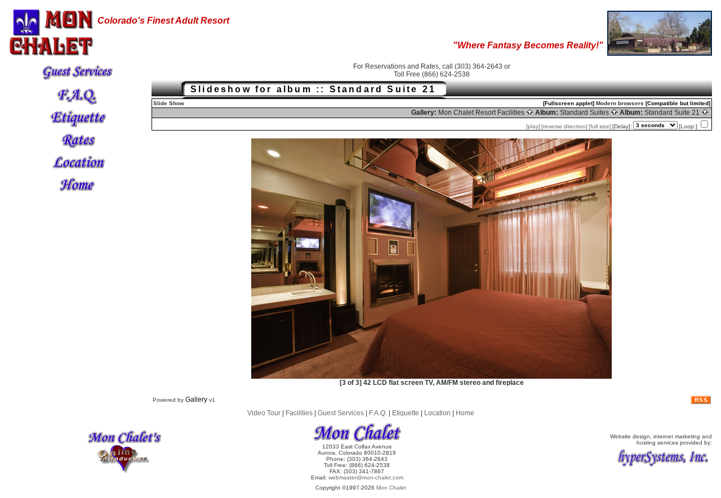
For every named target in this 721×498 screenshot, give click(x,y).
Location (437, 413)
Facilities (299, 413)
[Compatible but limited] (678, 103)
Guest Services (341, 413)
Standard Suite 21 (672, 112)
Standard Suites (585, 112)
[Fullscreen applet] (568, 103)
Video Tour (264, 413)
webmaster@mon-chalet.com (365, 477)
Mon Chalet (391, 487)
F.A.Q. (378, 413)
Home (465, 413)
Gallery (196, 399)
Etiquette (405, 413)
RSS (701, 400)
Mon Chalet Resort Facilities (482, 112)
